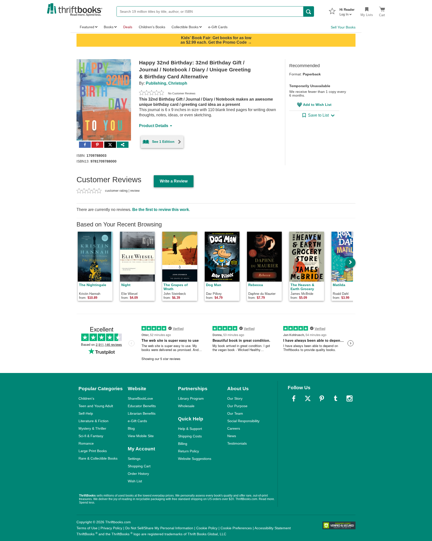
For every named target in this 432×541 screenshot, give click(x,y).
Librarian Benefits (142, 413)
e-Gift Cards (137, 421)
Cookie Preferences (236, 528)
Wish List (135, 481)
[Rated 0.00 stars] (151, 93)
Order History (138, 474)
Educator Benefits (142, 406)
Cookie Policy (207, 528)
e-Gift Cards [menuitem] (218, 27)
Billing (182, 444)
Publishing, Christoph (166, 83)
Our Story (234, 398)
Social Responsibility (243, 421)
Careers (233, 428)
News (231, 436)
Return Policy (188, 451)
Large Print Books (92, 451)
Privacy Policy (111, 528)
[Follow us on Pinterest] (322, 398)
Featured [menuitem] (87, 27)
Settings (134, 459)
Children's (86, 398)
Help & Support (190, 429)
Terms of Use (87, 528)
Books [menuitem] (109, 27)
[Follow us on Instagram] (350, 398)
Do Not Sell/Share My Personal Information (159, 528)
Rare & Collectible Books (98, 458)
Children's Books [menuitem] (152, 27)
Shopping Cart (139, 466)
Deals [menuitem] (127, 27)
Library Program (191, 398)
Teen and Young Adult (95, 406)
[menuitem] (347, 10)
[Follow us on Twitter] (308, 398)
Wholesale (186, 406)
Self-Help (85, 413)
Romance (86, 443)
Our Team (235, 413)
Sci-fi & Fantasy (90, 436)
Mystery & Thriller (92, 428)
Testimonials (237, 443)
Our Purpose (237, 406)
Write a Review (174, 181)
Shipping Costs (190, 436)
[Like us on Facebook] (294, 398)
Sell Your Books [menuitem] (343, 27)
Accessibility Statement (272, 528)
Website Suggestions (194, 459)
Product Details (153, 126)
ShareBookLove (140, 398)
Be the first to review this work (160, 209)
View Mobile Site (141, 436)
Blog (131, 428)
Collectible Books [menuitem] (185, 27)
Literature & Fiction (93, 421)
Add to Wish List (317, 105)
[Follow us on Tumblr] (336, 398)
